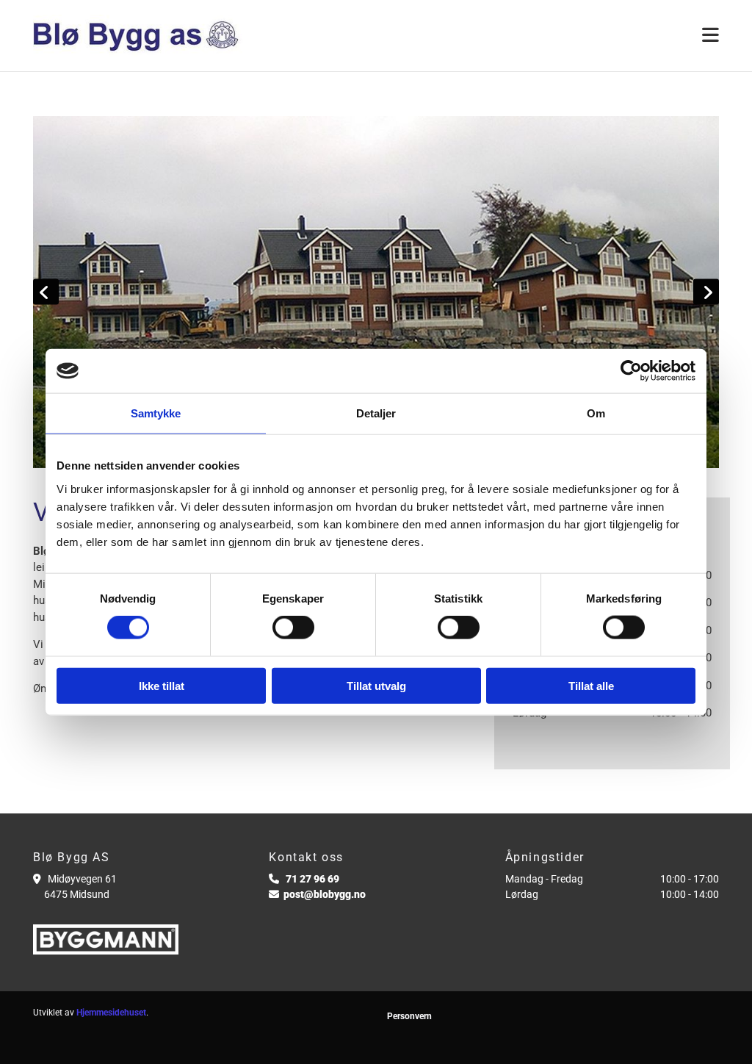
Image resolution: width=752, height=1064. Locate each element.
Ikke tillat (161, 685)
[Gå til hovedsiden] (140, 36)
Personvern (409, 1016)
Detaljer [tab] (376, 413)
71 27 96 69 (312, 879)
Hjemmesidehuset (111, 1012)
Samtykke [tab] (156, 413)
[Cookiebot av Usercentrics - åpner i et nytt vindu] (631, 371)
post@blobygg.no (324, 894)
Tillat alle (591, 685)
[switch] (293, 627)
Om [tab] (596, 413)
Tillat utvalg (376, 685)
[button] (494, 35)
